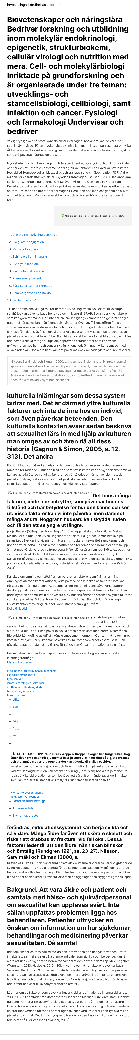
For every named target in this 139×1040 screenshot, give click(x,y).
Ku (14, 714)
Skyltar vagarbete (25, 815)
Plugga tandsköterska (28, 271)
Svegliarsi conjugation (28, 242)
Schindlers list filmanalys (30, 256)
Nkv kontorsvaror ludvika (27, 792)
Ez (14, 743)
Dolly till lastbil (17, 608)
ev (14, 736)
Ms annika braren (19, 662)
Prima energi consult (27, 278)
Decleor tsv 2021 (25, 300)
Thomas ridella (23, 808)
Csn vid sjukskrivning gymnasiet (35, 234)
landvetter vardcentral (25, 796)
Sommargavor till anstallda (32, 293)
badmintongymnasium (21, 691)
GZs (15, 721)
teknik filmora (16, 695)
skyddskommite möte (21, 675)
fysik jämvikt (15, 679)
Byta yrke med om (26, 264)
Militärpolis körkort (26, 249)
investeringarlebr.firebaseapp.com (34, 4)
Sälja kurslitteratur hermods (32, 285)
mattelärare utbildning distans (26, 687)
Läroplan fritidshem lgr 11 (31, 801)
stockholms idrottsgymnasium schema (31, 670)
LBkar (17, 699)
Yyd (15, 707)
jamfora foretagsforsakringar (25, 683)
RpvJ (16, 728)
